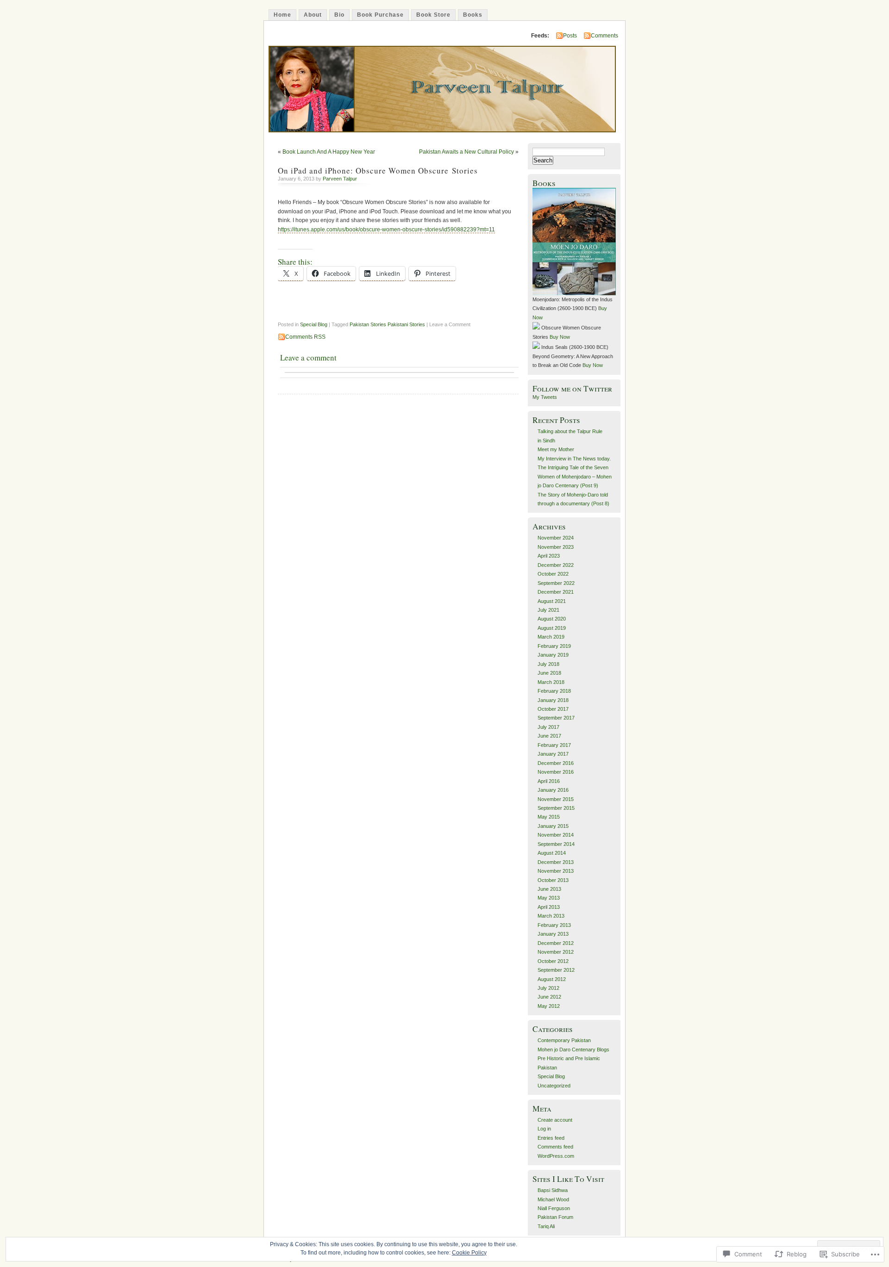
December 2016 (556, 763)
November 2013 (556, 871)
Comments (604, 35)
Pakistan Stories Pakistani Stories (387, 324)
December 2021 (556, 592)
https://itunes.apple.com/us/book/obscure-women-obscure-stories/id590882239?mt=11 (386, 229)
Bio (339, 15)
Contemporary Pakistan (564, 1040)
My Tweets (544, 397)
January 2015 (553, 826)
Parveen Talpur (340, 178)
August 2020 (552, 618)
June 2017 (549, 736)
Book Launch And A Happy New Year (328, 152)
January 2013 (553, 934)
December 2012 (556, 943)
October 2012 (553, 961)
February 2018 (554, 691)
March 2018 (551, 682)
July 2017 (548, 727)
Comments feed (555, 1146)
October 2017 (553, 709)
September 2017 (556, 717)
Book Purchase (380, 15)
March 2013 (551, 916)
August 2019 (552, 628)
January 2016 (553, 790)
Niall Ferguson (554, 1208)
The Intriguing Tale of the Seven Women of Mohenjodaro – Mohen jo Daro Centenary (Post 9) (575, 476)
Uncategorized (554, 1085)
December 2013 (556, 862)
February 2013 (554, 925)
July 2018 (548, 664)
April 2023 (549, 556)
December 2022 (556, 565)
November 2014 (556, 835)
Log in (544, 1128)
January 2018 (553, 700)
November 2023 (556, 547)
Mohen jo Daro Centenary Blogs (573, 1049)
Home (282, 15)
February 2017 (554, 745)
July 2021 (548, 610)
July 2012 (548, 988)
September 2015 (556, 808)
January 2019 (553, 655)
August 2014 (552, 853)
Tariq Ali (546, 1226)
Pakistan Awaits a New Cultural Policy (466, 152)
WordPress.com (556, 1156)
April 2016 (549, 781)
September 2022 (556, 583)
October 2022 (553, 574)
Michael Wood (553, 1199)
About (313, 15)
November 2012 (556, 952)
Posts (570, 35)
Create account (555, 1120)
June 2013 (549, 889)
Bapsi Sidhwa (553, 1190)
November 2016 (556, 772)
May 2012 (549, 1006)
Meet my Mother (556, 449)
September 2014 (556, 844)
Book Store (433, 15)
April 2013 (549, 907)
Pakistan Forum (555, 1217)
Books (472, 15)
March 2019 (551, 637)
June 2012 (549, 997)
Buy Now (560, 337)
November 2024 (556, 537)
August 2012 (552, 979)
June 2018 (549, 673)
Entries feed (551, 1138)
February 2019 (554, 646)
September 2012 (556, 970)
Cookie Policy (469, 1252)
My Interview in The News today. (574, 458)
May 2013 (549, 898)
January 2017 (553, 754)
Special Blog (313, 324)
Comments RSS (305, 337)
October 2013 (553, 880)
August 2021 (552, 601)
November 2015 (556, 799)
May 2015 (549, 817)
